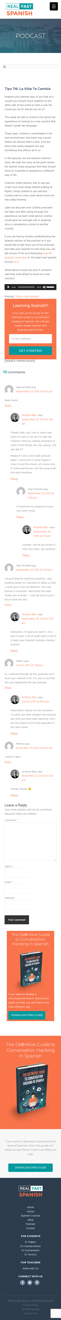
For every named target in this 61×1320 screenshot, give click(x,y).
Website (9, 897)
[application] (31, 287)
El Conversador (30, 1250)
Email (9, 882)
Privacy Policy (30, 1305)
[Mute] (44, 287)
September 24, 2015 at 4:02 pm (34, 391)
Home (30, 1207)
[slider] (51, 286)
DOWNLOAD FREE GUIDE (27, 1015)
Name (9, 866)
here (16, 261)
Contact (30, 1228)
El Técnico (31, 1254)
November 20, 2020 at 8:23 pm (34, 748)
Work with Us (30, 1268)
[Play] (8, 287)
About (30, 1211)
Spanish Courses (30, 1215)
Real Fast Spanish (33, 9)
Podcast (30, 1224)
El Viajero (30, 1242)
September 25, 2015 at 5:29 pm (34, 569)
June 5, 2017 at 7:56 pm (29, 665)
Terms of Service (30, 1309)
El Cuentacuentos (30, 1246)
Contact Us (30, 1313)
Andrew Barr (29, 415)
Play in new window (27, 296)
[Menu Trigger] (54, 6)
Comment (11, 820)
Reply (8, 405)
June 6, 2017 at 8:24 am (35, 701)
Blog (30, 1219)
